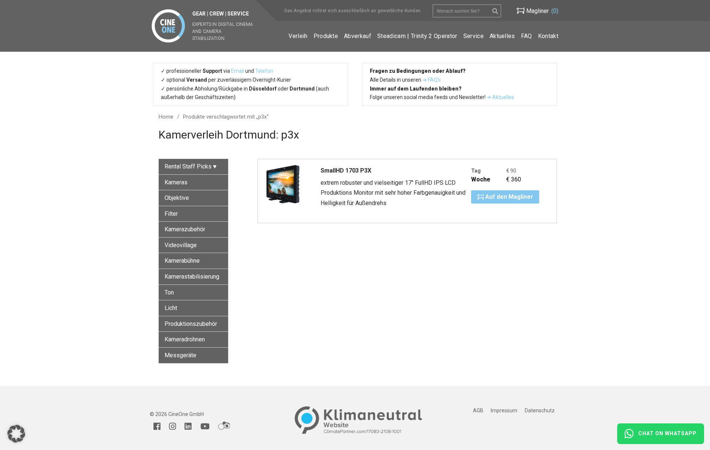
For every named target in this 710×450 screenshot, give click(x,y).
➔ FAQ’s (431, 80)
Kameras (176, 182)
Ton (169, 292)
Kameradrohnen (185, 339)
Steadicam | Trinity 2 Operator (417, 36)
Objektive (177, 197)
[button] (16, 433)
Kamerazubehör (185, 229)
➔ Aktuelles (500, 97)
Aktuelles (502, 36)
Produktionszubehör (191, 323)
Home (166, 116)
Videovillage (181, 245)
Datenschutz (540, 410)
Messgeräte (180, 355)
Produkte (326, 36)
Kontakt (548, 36)
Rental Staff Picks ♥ (191, 166)
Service (473, 36)
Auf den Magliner (508, 196)
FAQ (526, 36)
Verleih (297, 36)
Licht (171, 307)
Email (237, 71)
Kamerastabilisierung (192, 276)
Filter (171, 213)
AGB (478, 410)
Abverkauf (357, 36)
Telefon (264, 71)
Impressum (504, 410)
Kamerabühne (182, 260)
